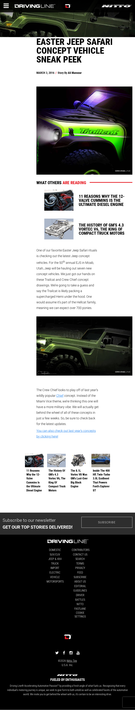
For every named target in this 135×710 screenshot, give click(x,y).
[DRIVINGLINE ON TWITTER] (57, 653)
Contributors (80, 550)
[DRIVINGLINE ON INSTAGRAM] (71, 653)
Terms (80, 563)
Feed (80, 572)
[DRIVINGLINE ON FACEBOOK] (64, 653)
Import (54, 568)
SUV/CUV (55, 554)
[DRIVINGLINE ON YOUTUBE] (78, 653)
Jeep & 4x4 (55, 559)
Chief (59, 395)
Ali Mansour (75, 73)
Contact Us (80, 554)
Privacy (80, 568)
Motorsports (55, 581)
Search (80, 559)
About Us (80, 581)
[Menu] (6, 6)
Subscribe (107, 522)
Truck (55, 563)
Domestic (55, 550)
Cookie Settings (80, 614)
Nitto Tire (72, 661)
